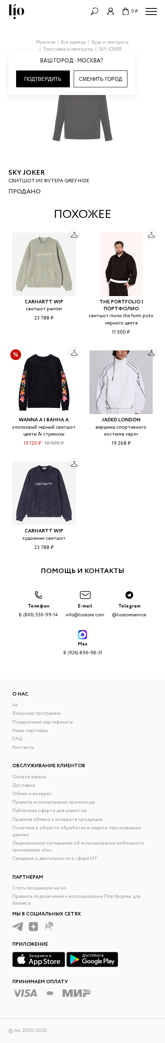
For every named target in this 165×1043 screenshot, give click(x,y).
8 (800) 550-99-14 (38, 610)
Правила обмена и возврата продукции (57, 819)
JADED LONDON (121, 420)
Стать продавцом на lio (39, 888)
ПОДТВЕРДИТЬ (42, 79)
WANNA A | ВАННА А (44, 420)
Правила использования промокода (53, 802)
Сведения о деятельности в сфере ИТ (54, 858)
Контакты (23, 747)
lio (15, 705)
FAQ (17, 739)
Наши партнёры (30, 730)
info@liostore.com (85, 610)
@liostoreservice (129, 610)
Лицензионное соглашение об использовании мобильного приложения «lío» (78, 847)
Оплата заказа (29, 777)
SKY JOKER (26, 173)
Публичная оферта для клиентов (49, 810)
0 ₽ (134, 11)
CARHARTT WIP (44, 302)
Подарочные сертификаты (42, 722)
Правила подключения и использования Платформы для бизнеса (76, 900)
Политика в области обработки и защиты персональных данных (76, 831)
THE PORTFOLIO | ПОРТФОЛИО (121, 305)
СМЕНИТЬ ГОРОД (100, 79)
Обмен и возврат (32, 793)
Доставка (23, 785)
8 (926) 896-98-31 (82, 648)
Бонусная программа (36, 713)
